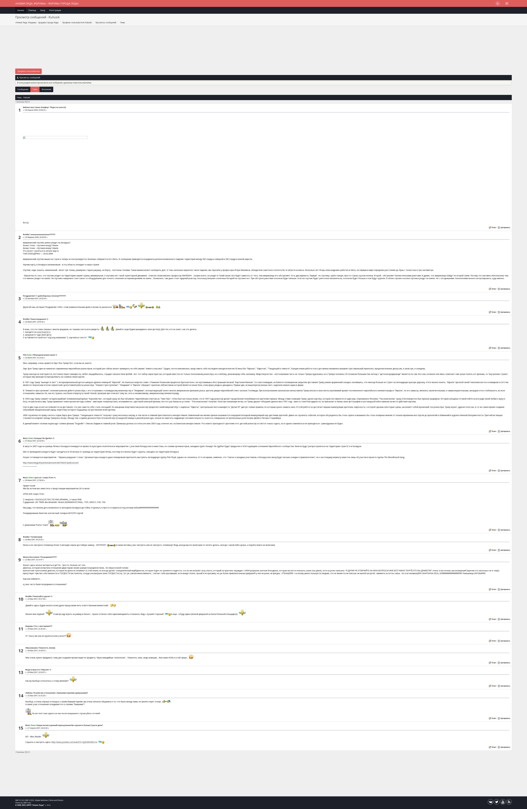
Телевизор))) (36, 537)
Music (28, 438)
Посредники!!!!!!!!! (48, 557)
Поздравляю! (29, 296)
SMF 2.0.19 (19, 800)
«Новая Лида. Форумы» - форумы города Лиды (47, 3)
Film (27, 355)
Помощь (32, 10)
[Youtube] (503, 802)
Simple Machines (41, 800)
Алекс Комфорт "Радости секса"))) (50, 107)
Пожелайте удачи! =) (42, 596)
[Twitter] (496, 802)
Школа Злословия (31, 557)
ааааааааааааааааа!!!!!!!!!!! (43, 234)
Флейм (26, 234)
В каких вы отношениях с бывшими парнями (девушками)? (61, 693)
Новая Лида (38, 805)
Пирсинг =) (46, 670)
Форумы (29, 626)
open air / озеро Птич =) (44, 478)
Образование (31, 648)
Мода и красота (32, 670)
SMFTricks (27, 803)
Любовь (28, 693)
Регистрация (55, 10)
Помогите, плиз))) (47, 648)
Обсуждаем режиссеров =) (45, 355)
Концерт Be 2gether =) (44, 438)
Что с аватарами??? (43, 626)
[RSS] (509, 802)
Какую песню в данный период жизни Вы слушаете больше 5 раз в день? (70, 725)
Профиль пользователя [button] (28, 71)
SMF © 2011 (29, 800)
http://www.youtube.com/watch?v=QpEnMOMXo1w (74, 742)
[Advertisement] (263, 48)
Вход (42, 10)
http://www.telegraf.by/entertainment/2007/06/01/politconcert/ (51, 462)
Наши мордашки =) (39, 319)
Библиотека (28, 107)
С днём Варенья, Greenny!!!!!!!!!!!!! (51, 296)
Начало (20, 10)
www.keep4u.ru (44, 332)
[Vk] (490, 802)
